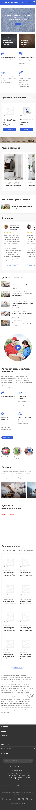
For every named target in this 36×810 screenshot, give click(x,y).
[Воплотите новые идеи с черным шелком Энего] (9, 41)
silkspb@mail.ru (19, 770)
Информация (6, 748)
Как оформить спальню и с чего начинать (22, 304)
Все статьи (34, 277)
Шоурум (18, 24)
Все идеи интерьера (34, 147)
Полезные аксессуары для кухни (23, 323)
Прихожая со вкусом (13, 185)
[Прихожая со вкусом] (13, 167)
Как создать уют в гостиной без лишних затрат (22, 294)
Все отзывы (34, 218)
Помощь (4, 753)
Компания (5, 744)
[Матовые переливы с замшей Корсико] (27, 41)
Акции (3, 731)
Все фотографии (34, 467)
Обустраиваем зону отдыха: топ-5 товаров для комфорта (23, 285)
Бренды (4, 740)
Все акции (34, 199)
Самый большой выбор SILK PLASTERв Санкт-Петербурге (17, 18)
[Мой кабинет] (29, 3)
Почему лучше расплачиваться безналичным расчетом (22, 314)
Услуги (4, 735)
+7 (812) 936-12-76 (18, 767)
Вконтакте (18, 786)
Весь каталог (34, 97)
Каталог (4, 726)
